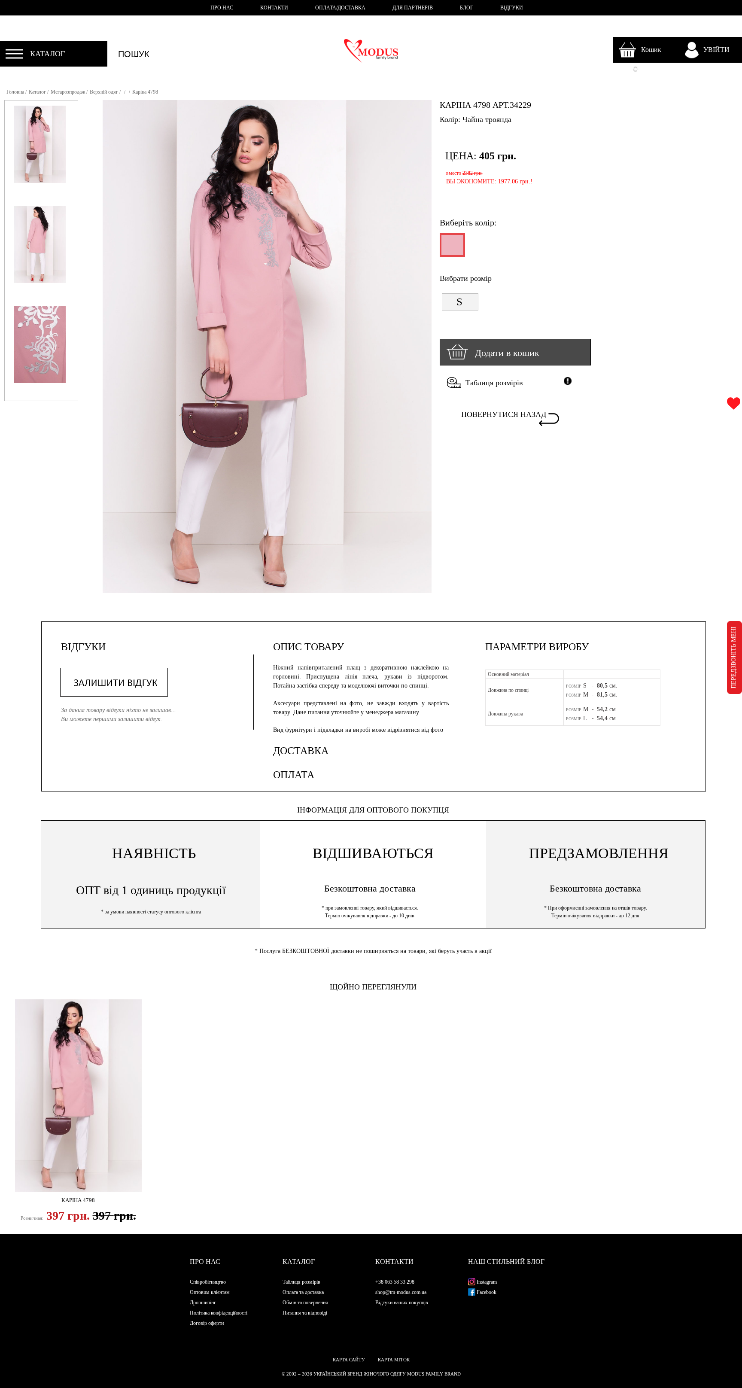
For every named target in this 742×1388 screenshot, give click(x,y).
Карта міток (394, 1359)
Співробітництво (208, 1282)
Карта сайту (349, 1359)
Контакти (394, 1261)
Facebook (485, 1292)
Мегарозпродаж (68, 92)
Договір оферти (207, 1323)
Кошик (651, 49)
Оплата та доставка (303, 1292)
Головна (15, 92)
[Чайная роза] (451, 248)
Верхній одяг (104, 92)
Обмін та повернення (305, 1303)
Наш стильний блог (506, 1261)
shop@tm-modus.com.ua (400, 1292)
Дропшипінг (203, 1303)
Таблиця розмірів (494, 382)
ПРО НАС (221, 8)
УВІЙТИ (716, 49)
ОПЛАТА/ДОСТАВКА (340, 8)
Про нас (205, 1261)
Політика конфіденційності (218, 1313)
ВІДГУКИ (511, 8)
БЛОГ (466, 8)
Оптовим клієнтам (210, 1292)
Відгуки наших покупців (401, 1303)
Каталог (37, 92)
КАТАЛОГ (47, 53)
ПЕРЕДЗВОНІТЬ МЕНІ (733, 657)
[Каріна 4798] (78, 1095)
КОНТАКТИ (274, 8)
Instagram (486, 1282)
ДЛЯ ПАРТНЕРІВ (412, 8)
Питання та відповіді (305, 1313)
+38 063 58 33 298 (394, 1282)
